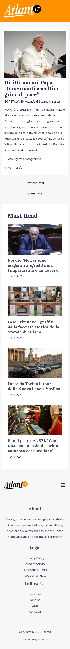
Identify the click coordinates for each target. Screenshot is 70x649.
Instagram (35, 611)
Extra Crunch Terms (35, 569)
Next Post (35, 194)
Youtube (35, 600)
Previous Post (35, 183)
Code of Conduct (35, 575)
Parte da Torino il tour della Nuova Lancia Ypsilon (34, 386)
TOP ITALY (11, 101)
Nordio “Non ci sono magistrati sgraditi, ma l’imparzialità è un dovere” (34, 265)
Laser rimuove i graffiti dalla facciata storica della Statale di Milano (33, 326)
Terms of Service (35, 564)
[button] (63, 485)
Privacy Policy (35, 558)
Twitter (35, 605)
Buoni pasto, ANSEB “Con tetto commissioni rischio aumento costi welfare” (33, 445)
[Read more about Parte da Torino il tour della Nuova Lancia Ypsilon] (35, 362)
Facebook (35, 594)
